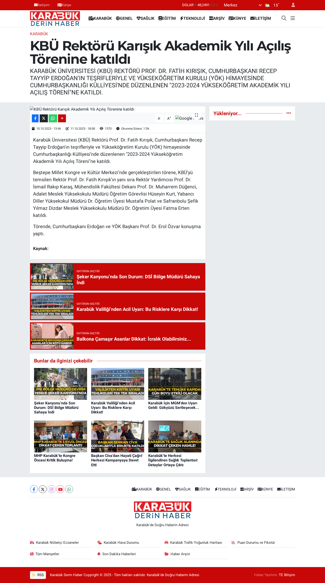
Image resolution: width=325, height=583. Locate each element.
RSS (40, 575)
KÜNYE (239, 18)
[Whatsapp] (69, 489)
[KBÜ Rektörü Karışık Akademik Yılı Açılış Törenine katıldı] (117, 109)
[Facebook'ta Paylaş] (35, 118)
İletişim (43, 5)
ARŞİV (219, 18)
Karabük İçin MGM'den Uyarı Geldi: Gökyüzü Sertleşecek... (173, 405)
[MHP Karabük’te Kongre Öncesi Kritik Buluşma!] (60, 436)
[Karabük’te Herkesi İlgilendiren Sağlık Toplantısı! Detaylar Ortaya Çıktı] (174, 436)
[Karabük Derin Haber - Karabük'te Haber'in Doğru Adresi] (55, 18)
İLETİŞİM (262, 18)
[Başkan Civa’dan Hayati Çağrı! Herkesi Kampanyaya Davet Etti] (117, 436)
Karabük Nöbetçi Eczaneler (57, 542)
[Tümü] (288, 113)
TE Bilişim (287, 575)
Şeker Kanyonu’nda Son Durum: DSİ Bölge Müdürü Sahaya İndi (56, 407)
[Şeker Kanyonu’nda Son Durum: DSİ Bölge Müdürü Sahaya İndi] (60, 383)
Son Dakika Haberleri (119, 554)
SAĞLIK (147, 18)
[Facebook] (34, 489)
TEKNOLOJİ (194, 18)
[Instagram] (51, 489)
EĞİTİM (169, 18)
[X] (43, 489)
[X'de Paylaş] (44, 118)
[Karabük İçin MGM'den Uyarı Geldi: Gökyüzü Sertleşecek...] (174, 383)
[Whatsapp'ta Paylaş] (53, 118)
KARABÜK (103, 18)
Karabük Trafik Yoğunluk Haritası (196, 542)
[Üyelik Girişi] (291, 5)
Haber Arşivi (180, 554)
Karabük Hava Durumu (121, 542)
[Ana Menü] (293, 18)
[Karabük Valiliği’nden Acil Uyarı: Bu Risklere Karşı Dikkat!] (117, 383)
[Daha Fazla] (62, 118)
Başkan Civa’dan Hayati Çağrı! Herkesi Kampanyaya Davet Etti (116, 460)
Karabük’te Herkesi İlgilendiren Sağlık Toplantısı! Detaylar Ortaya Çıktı (172, 460)
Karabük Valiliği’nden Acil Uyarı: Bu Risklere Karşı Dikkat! (113, 407)
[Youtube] (60, 489)
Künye (66, 5)
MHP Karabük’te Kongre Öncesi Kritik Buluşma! (54, 457)
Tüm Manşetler (47, 554)
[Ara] (284, 18)
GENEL (126, 18)
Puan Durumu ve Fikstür (256, 542)
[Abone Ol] (189, 118)
